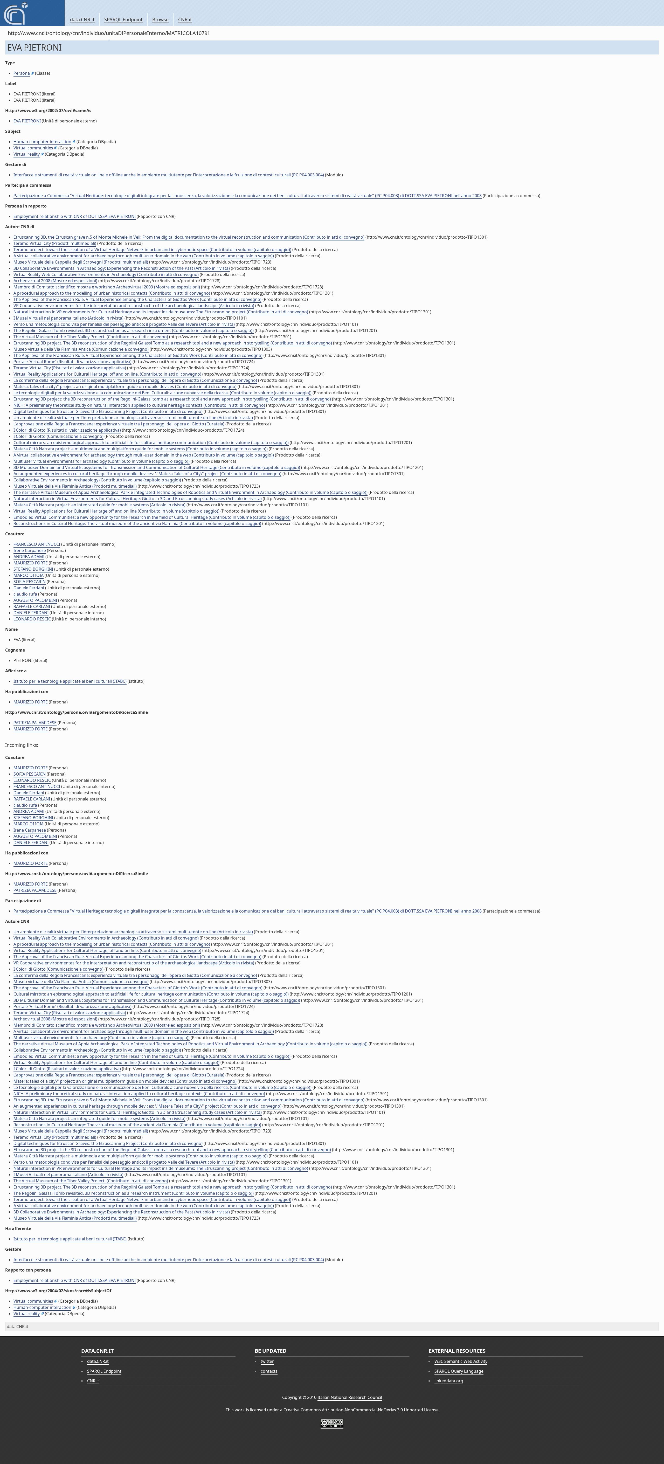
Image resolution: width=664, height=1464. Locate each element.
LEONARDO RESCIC (32, 619)
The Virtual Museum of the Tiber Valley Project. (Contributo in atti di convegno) (90, 337)
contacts (269, 1371)
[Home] (32, 13)
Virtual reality (26, 154)
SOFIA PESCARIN (29, 581)
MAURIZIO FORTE (30, 563)
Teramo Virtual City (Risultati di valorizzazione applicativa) (69, 368)
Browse (160, 19)
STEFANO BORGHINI (33, 569)
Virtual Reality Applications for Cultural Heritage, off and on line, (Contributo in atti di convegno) (107, 374)
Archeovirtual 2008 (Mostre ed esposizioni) (55, 281)
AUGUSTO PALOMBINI (35, 600)
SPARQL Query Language (458, 1371)
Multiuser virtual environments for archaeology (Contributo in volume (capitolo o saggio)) (101, 461)
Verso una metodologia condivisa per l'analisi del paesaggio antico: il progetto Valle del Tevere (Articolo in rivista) (124, 324)
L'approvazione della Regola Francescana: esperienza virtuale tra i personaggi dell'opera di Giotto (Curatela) (118, 424)
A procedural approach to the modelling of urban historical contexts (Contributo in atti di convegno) (111, 293)
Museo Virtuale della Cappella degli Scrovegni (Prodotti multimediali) (80, 262)
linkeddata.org (448, 1381)
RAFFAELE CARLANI (31, 606)
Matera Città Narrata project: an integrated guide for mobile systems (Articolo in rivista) (99, 505)
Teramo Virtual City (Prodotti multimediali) (54, 243)
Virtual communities (33, 148)
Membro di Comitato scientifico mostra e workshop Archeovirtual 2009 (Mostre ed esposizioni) (106, 287)
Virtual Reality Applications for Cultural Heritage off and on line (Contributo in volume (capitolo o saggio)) (116, 511)
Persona (21, 73)
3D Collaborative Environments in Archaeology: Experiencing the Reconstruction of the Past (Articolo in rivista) (121, 268)
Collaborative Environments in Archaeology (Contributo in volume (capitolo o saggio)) (97, 480)
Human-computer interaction (42, 141)
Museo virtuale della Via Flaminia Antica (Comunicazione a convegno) (81, 349)
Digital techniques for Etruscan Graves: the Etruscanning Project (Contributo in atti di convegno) (108, 411)
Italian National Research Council (349, 1397)
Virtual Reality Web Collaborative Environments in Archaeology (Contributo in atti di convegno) (106, 274)
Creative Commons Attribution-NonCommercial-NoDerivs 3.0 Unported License (361, 1410)
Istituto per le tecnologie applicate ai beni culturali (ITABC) (70, 681)
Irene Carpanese (29, 550)
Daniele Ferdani (28, 588)
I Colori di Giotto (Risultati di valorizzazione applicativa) (67, 430)
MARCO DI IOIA (28, 575)
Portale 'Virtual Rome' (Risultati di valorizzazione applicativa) (72, 361)
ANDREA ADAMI (28, 557)
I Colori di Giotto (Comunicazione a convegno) (58, 436)
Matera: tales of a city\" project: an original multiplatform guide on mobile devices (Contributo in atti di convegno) (125, 386)
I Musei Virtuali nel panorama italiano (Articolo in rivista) (68, 318)
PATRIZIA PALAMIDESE (35, 723)
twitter (267, 1361)
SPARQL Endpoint (123, 19)
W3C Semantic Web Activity (460, 1361)
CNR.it (185, 19)
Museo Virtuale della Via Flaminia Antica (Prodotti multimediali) (75, 486)
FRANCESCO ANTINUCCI (36, 544)
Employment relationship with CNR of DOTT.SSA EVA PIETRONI (74, 216)
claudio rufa (25, 594)
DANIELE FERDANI (31, 613)
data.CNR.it (82, 19)
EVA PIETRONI (27, 121)
